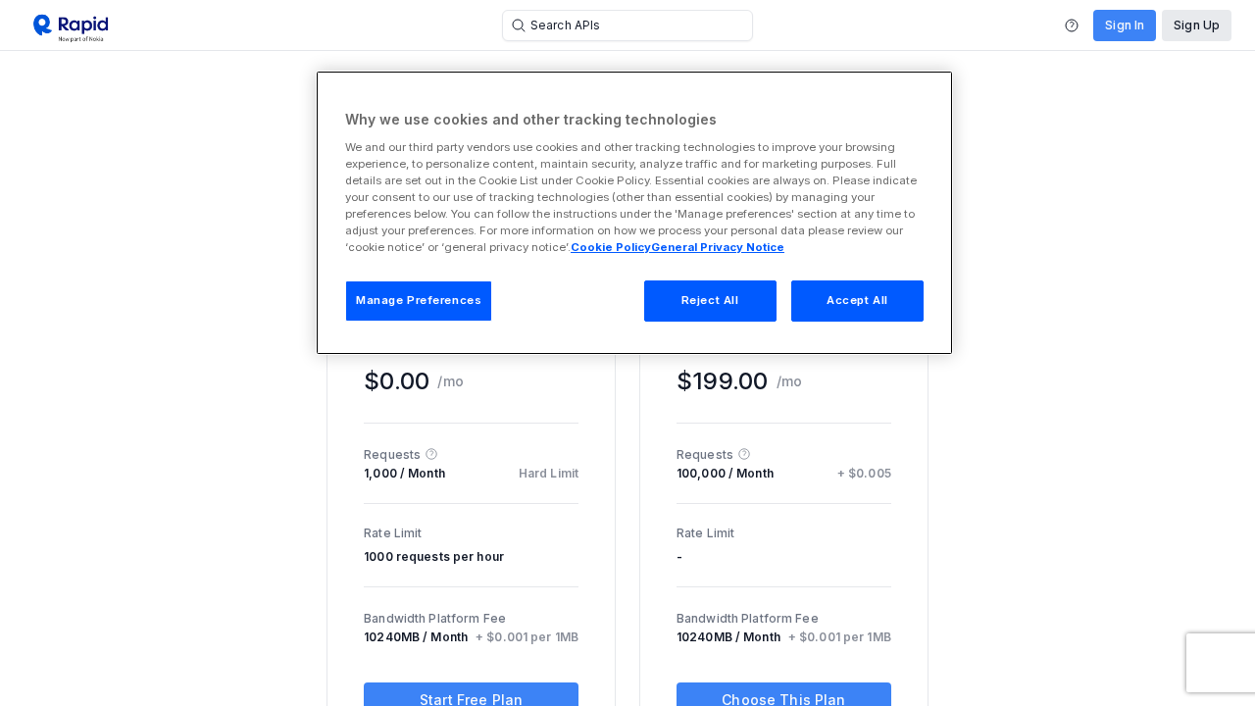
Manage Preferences (418, 300)
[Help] (1071, 25)
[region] (634, 213)
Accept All (857, 300)
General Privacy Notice (717, 247)
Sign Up (1197, 25)
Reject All (710, 300)
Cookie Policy (611, 247)
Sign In (1124, 25)
